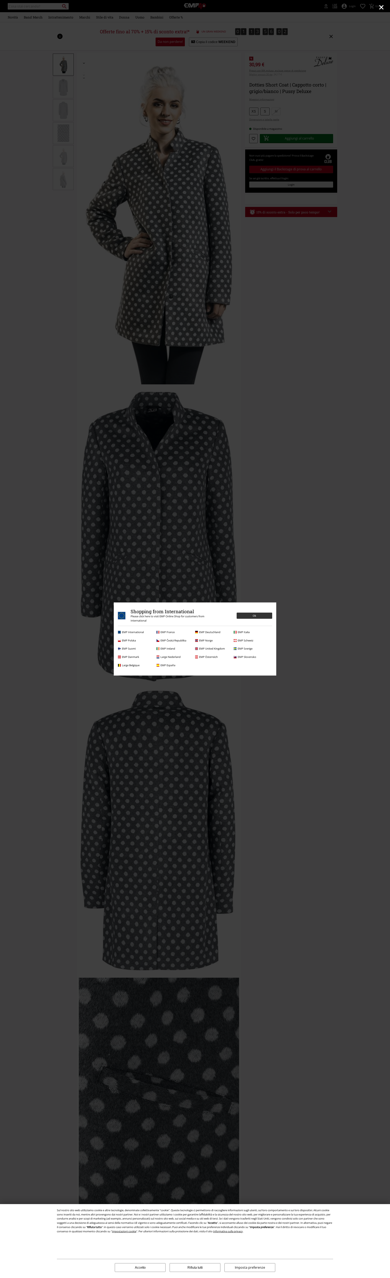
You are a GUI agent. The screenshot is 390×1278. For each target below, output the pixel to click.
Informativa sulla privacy (228, 1231)
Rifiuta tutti (195, 1267)
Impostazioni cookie (124, 1231)
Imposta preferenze (250, 1267)
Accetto (140, 1267)
